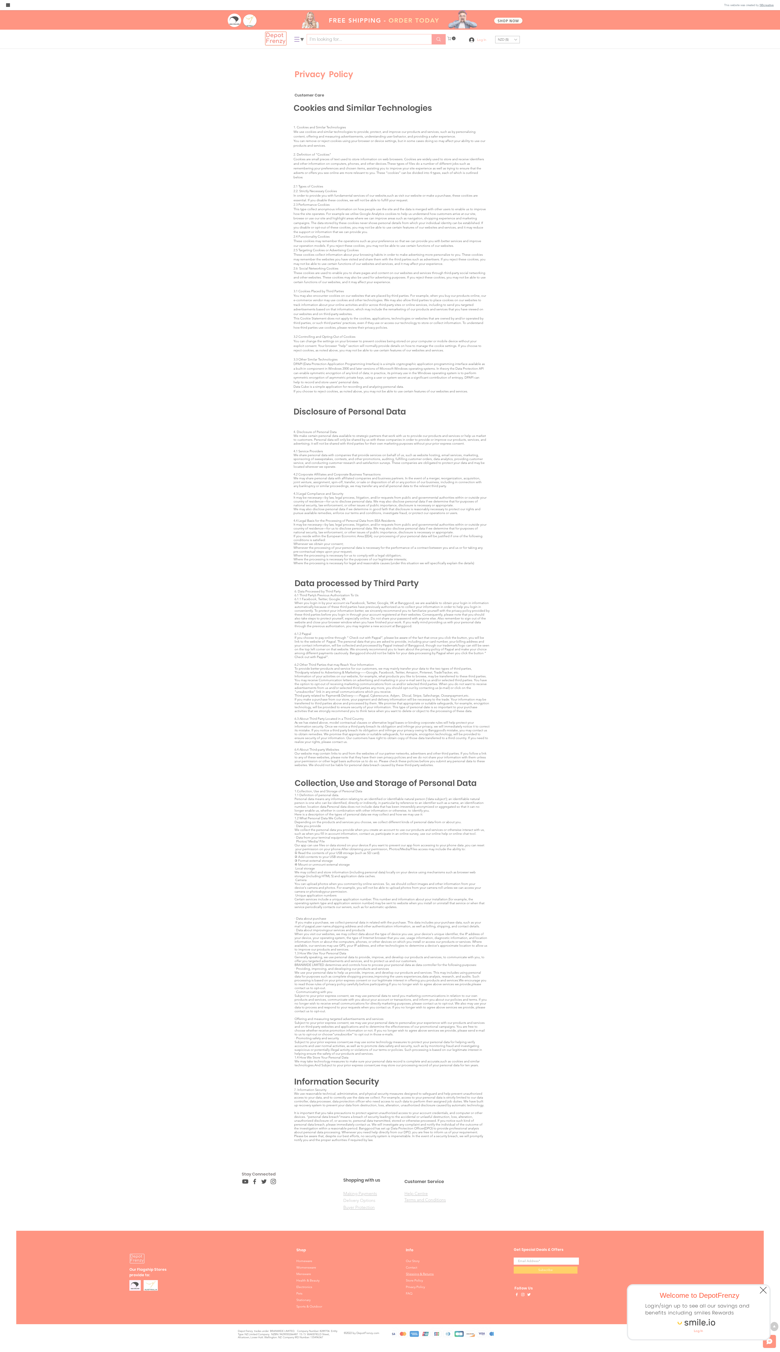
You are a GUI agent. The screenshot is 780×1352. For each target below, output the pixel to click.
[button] (763, 1290)
